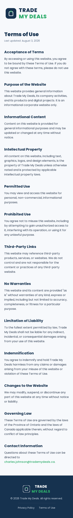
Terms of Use (47, 508)
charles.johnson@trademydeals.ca (29, 462)
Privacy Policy (26, 508)
